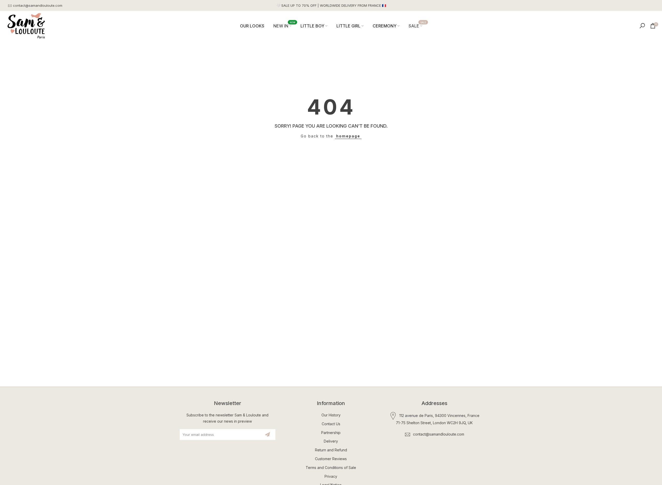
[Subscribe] (267, 434)
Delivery (331, 441)
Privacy (331, 476)
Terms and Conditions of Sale (331, 467)
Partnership (331, 432)
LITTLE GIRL (348, 25)
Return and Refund (331, 450)
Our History (331, 415)
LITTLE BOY (312, 25)
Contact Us (331, 424)
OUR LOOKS (252, 25)
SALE (417, 25)
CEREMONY (384, 25)
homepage (348, 136)
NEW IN (284, 25)
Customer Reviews (331, 459)
